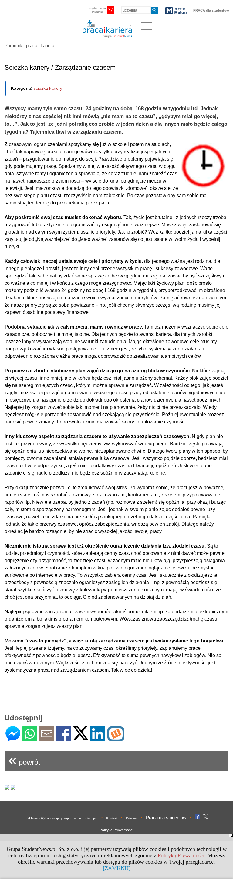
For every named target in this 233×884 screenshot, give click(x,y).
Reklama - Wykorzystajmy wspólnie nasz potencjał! (61, 818)
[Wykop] (115, 739)
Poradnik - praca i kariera (29, 45)
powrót (24, 760)
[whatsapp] (29, 739)
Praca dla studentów (166, 817)
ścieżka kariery (48, 88)
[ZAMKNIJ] (116, 868)
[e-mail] (46, 739)
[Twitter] (80, 737)
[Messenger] (12, 739)
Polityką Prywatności (181, 855)
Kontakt (111, 818)
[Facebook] (63, 739)
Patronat (131, 818)
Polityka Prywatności (116, 830)
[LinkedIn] (97, 739)
